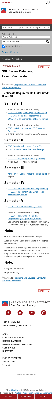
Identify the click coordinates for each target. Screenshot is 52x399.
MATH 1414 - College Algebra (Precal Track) (27, 174)
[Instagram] (43, 314)
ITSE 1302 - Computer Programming (24, 115)
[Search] (47, 41)
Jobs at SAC (8, 361)
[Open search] (48, 2)
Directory (8, 351)
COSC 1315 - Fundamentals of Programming (28, 119)
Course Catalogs (11, 341)
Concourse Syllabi (13, 337)
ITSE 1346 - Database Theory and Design (26, 149)
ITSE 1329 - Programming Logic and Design (27, 112)
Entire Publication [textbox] (11, 37)
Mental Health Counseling (17, 344)
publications (14, 390)
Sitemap (6, 364)
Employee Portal (11, 358)
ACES (4, 334)
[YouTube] (32, 314)
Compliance (8, 347)
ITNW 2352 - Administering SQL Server (25, 206)
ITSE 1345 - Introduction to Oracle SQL (25, 146)
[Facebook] (8, 314)
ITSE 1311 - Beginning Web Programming (26, 158)
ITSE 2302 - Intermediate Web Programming (28, 188)
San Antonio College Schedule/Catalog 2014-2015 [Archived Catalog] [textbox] (26, 27)
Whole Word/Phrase (14, 46)
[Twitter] (20, 314)
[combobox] (26, 27)
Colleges (6, 2)
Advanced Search (10, 52)
